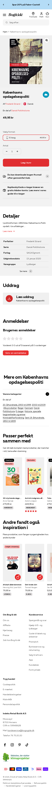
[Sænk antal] (6, 151)
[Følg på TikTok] (27, 745)
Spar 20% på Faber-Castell (26, 4)
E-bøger (20, 411)
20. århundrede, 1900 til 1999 (17, 404)
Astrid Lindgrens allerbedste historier (34, 498)
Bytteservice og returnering (36, 648)
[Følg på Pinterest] (20, 745)
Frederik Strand (13, 104)
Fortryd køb (34, 670)
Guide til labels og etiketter (37, 635)
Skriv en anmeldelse (15, 352)
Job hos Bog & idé (11, 640)
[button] (31, 511)
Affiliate (6, 625)
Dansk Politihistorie (20, 110)
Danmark (29, 408)
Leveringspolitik (30, 786)
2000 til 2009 (38, 404)
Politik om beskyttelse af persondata (17, 783)
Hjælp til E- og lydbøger (35, 627)
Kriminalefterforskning (13, 417)
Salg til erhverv (36, 655)
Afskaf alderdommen (12, 585)
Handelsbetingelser (12, 694)
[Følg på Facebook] (5, 745)
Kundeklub (34, 665)
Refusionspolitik (40, 783)
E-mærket (8, 689)
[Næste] (48, 4)
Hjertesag (7, 630)
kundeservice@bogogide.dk (21, 730)
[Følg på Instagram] (12, 745)
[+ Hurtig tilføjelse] (40, 490)
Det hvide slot (31, 585)
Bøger (21, 408)
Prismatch (33, 641)
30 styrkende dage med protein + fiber (12, 498)
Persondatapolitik (11, 704)
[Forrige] (3, 4)
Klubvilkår (7, 699)
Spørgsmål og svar (38, 620)
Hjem (5, 32)
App (31, 660)
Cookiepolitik (9, 684)
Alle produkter (10, 408)
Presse (6, 635)
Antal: (6, 145)
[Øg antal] (17, 151)
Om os (6, 620)
